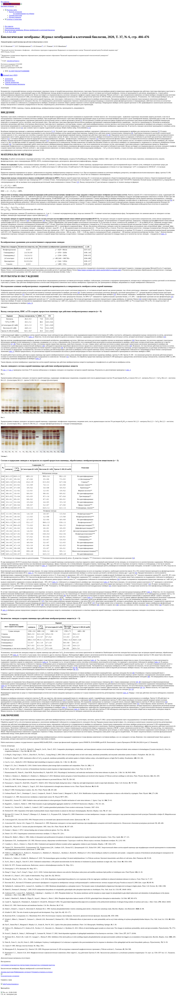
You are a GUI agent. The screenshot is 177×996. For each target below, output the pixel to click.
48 (148, 676)
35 (110, 586)
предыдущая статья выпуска (30, 965)
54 (166, 702)
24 (140, 299)
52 (132, 689)
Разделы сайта (12, 10)
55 (138, 704)
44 (74, 667)
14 (10, 144)
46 (76, 667)
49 (139, 682)
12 (97, 139)
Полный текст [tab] (10, 80)
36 (64, 595)
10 (109, 135)
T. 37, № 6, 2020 (10, 32)
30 (62, 348)
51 (144, 687)
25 (164, 337)
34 (68, 577)
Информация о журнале (22, 972)
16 (171, 200)
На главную (5, 2)
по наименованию (19, 13)
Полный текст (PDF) (10, 75)
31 (67, 357)
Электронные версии (12, 28)
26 (133, 340)
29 (130, 346)
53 (64, 700)
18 (27, 220)
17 (46, 215)
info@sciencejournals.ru (11, 984)
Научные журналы (7, 6)
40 (117, 605)
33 (136, 573)
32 (133, 558)
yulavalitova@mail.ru (13, 61)
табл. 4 (4, 610)
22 (114, 294)
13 (47, 140)
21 (23, 294)
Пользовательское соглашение (10, 976)
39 (98, 605)
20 (78, 292)
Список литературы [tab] (12, 82)
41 (147, 605)
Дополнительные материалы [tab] (15, 84)
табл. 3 (128, 370)
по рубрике (30, 13)
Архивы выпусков (15, 15)
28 (14, 344)
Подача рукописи (15, 17)
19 (44, 220)
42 (160, 605)
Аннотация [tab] (9, 79)
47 (77, 669)
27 (12, 344)
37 (43, 601)
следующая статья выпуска (10, 965)
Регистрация (15, 4)
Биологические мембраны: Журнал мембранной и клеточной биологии (30, 30)
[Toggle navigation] (16, 6)
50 (2, 687)
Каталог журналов (15, 12)
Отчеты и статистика (14, 19)
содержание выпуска (47, 965)
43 (40, 666)
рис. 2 (11, 370)
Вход (7, 4)
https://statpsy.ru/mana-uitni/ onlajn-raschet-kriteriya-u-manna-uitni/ (99, 270)
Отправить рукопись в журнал (42, 972)
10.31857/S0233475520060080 (19, 71)
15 (78, 182)
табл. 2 (29, 303)
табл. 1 (163, 234)
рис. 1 (5, 370)
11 (8, 139)
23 (172, 297)
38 (42, 605)
